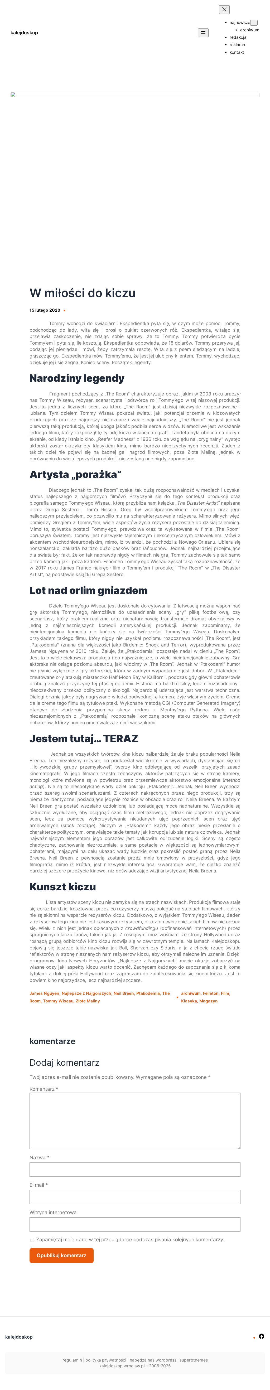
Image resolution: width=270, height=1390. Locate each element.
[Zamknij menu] (224, 9)
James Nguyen (44, 993)
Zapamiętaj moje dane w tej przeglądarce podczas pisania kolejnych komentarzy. (130, 1240)
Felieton (211, 993)
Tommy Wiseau (58, 1000)
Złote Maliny (88, 1000)
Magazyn (208, 1000)
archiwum (191, 993)
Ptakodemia (148, 993)
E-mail (39, 1185)
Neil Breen (124, 993)
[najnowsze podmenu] (254, 23)
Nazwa (39, 1158)
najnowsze (240, 22)
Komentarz (44, 1089)
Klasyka (189, 1000)
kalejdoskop (24, 32)
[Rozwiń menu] (203, 32)
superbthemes (194, 1360)
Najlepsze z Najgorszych (86, 993)
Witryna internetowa (53, 1212)
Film (225, 993)
